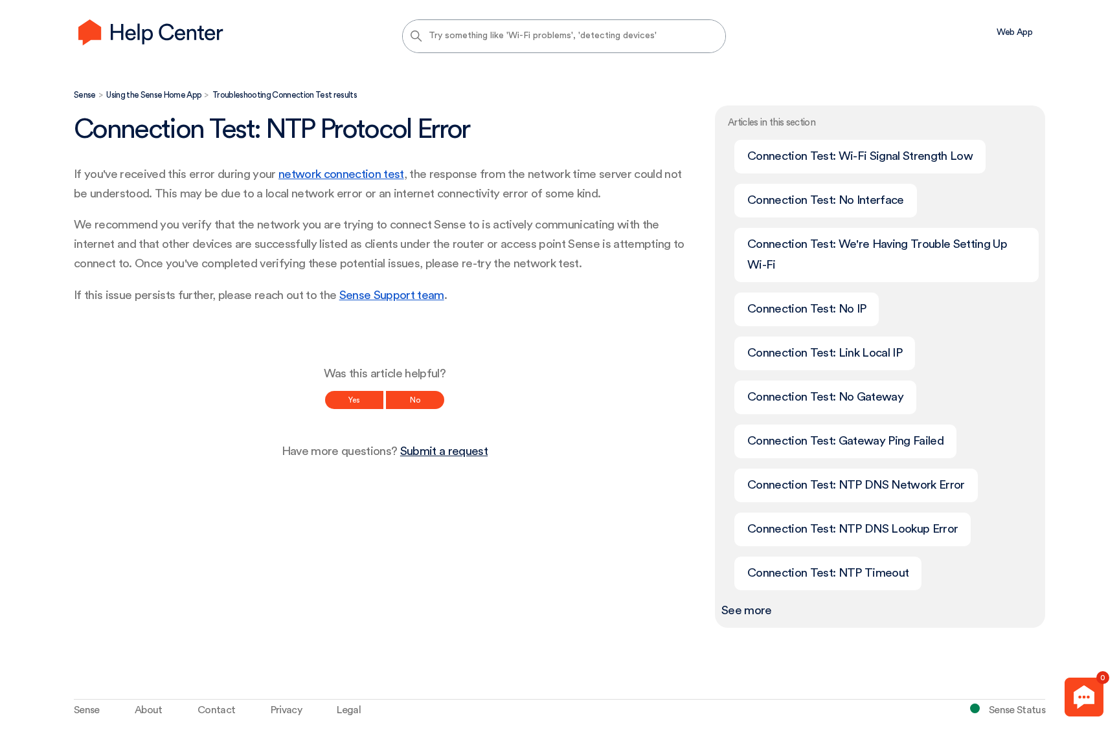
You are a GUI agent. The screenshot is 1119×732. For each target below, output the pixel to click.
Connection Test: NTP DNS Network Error (856, 485)
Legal (349, 710)
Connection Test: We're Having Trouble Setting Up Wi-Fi (877, 254)
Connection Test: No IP (806, 309)
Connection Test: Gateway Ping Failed (845, 441)
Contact (216, 710)
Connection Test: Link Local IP (824, 353)
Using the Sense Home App (153, 95)
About (149, 710)
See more (746, 610)
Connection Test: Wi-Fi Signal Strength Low (860, 156)
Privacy (286, 710)
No (415, 400)
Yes (354, 400)
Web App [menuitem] (1014, 32)
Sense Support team (391, 295)
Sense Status (1017, 710)
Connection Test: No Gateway (825, 397)
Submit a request (444, 451)
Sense (85, 95)
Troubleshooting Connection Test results (284, 95)
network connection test (341, 174)
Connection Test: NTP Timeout (828, 573)
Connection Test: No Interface (825, 200)
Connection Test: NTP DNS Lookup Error (852, 529)
